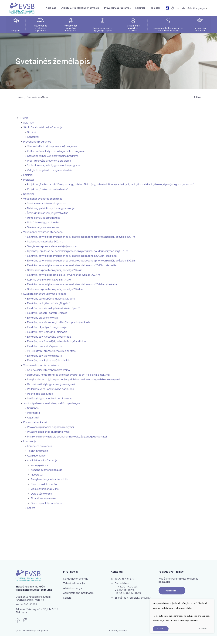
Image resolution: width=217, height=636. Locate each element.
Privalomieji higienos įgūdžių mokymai (48, 431)
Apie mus (51, 7)
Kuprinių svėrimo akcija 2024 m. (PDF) (49, 279)
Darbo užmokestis (41, 493)
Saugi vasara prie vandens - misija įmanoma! (52, 246)
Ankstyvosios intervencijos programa (48, 370)
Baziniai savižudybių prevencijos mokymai (51, 384)
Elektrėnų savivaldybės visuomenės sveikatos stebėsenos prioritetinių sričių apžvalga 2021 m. (81, 236)
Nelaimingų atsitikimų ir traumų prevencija (51, 208)
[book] (167, 8)
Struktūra (32, 132)
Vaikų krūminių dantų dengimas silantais (49, 170)
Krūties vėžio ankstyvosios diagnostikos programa (56, 151)
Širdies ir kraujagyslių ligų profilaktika (47, 213)
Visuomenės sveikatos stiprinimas (42, 198)
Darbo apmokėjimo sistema (46, 503)
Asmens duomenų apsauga (46, 469)
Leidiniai (140, 7)
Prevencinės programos (117, 7)
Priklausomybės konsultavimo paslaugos (50, 389)
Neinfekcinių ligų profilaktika (43, 222)
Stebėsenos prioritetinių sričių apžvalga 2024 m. (55, 289)
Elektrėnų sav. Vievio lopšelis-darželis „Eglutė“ (53, 308)
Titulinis (20, 97)
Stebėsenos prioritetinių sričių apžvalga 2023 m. (55, 270)
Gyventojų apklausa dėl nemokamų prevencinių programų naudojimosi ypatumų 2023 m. (78, 251)
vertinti (170, 590)
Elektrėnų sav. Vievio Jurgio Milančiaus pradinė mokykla (58, 322)
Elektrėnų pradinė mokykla (42, 317)
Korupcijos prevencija (39, 446)
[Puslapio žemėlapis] (183, 8)
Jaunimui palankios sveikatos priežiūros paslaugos (51, 403)
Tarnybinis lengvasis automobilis (49, 479)
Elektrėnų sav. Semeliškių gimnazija (47, 331)
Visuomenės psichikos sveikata (41, 365)
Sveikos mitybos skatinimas (43, 227)
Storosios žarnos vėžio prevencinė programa (52, 155)
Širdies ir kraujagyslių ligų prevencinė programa (53, 165)
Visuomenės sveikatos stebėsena (43, 232)
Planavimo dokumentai (44, 484)
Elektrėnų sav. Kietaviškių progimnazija (49, 336)
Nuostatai (37, 474)
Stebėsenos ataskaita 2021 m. (45, 241)
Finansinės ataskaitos (43, 498)
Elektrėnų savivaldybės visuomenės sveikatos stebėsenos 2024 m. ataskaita (72, 284)
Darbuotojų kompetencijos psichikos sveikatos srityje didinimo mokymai (68, 374)
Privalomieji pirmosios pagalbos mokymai (50, 427)
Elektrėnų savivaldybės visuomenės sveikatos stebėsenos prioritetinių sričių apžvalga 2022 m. (81, 260)
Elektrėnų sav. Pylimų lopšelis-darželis (49, 360)
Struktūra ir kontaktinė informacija (80, 7)
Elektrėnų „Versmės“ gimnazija (44, 346)
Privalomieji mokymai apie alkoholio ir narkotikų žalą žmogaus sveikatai (67, 436)
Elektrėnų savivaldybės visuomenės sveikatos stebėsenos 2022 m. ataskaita (72, 255)
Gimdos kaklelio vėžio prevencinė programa (52, 146)
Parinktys (202, 629)
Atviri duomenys (36, 455)
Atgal (198, 97)
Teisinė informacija (37, 450)
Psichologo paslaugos (40, 393)
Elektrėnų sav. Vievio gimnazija (44, 355)
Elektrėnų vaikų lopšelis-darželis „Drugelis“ (51, 298)
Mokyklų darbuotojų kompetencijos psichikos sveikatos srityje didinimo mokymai (73, 379)
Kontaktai (33, 136)
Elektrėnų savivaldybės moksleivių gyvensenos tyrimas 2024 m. (64, 274)
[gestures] (172, 8)
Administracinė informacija (42, 460)
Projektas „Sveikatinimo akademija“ (47, 189)
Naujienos (33, 408)
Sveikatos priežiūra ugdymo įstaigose (45, 293)
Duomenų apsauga (117, 630)
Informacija (33, 412)
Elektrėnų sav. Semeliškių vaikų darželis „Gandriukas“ (57, 341)
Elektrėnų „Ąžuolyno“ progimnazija (47, 327)
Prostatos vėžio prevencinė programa (49, 160)
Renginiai (28, 194)
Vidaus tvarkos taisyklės (45, 488)
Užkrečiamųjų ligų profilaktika (43, 217)
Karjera (31, 507)
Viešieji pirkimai (39, 465)
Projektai (155, 7)
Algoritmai (33, 417)
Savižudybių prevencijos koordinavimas (49, 398)
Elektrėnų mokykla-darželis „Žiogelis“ (48, 303)
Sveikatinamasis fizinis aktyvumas (46, 203)
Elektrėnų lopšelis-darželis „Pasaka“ (47, 312)
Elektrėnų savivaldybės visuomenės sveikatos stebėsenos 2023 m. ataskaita (71, 265)
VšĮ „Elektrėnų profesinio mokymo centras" (52, 350)
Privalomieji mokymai (35, 422)
